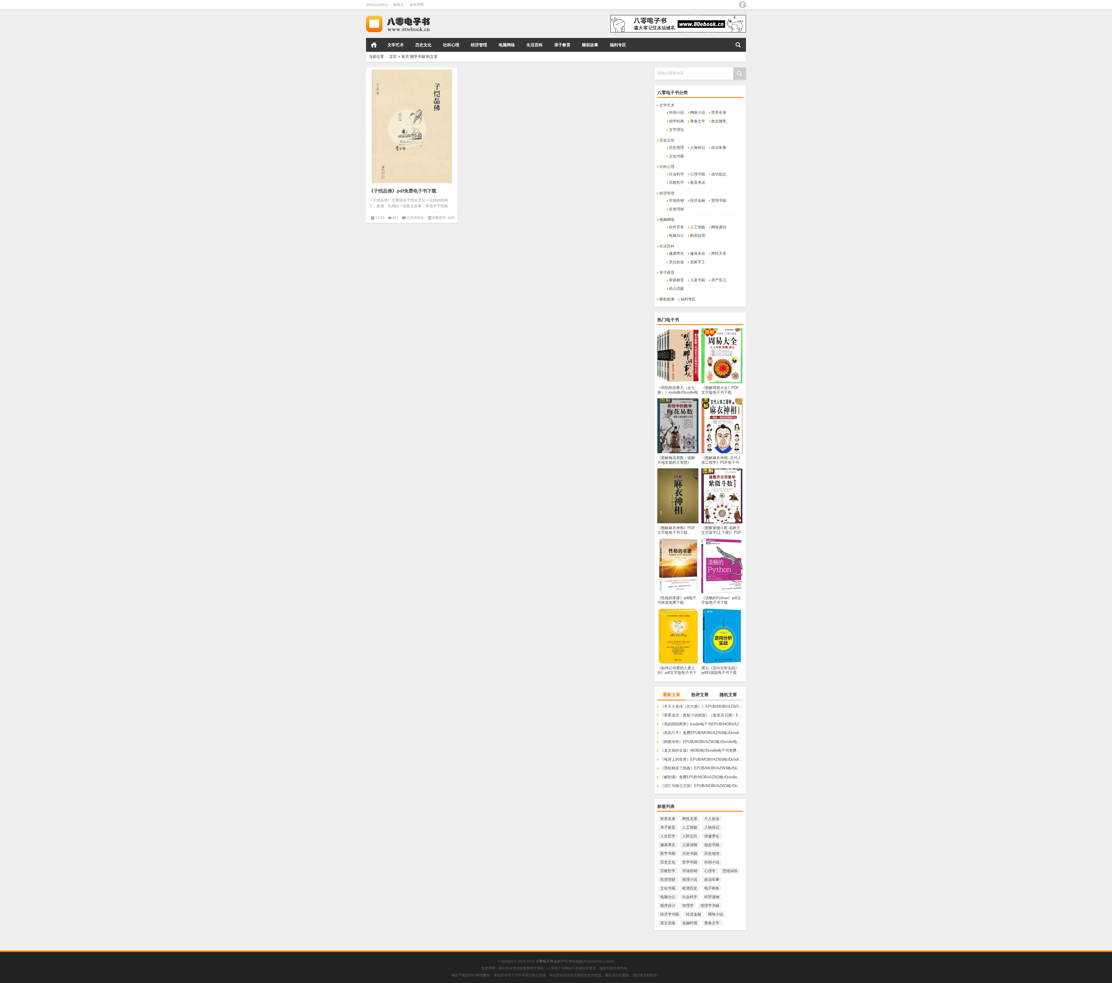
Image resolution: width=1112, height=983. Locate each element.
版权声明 (417, 5)
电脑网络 (507, 45)
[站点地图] (742, 4)
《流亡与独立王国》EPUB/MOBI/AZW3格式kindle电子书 (701, 786)
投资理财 (676, 209)
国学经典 (676, 121)
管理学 (688, 905)
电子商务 (711, 888)
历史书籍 (689, 853)
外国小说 (676, 112)
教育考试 (697, 182)
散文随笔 (718, 121)
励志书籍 (711, 845)
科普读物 (711, 897)
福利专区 (618, 45)
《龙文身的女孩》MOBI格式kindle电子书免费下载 (701, 750)
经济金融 (697, 200)
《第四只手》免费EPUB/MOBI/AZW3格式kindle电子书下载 (701, 733)
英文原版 (667, 923)
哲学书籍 (689, 862)
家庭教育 (676, 280)
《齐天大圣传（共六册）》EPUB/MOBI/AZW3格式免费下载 (701, 706)
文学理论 (676, 129)
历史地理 (676, 147)
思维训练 (730, 871)
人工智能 (697, 227)
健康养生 (676, 253)
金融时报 (689, 923)
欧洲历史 (689, 888)
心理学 (710, 871)
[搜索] (738, 45)
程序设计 (667, 905)
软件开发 (676, 227)
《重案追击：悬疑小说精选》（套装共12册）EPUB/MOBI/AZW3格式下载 (701, 715)
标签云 (399, 5)
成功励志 (718, 174)
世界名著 (718, 112)
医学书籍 (667, 853)
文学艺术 (395, 45)
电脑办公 (676, 235)
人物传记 (697, 147)
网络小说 (697, 112)
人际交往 (689, 836)
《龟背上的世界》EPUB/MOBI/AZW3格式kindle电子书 (701, 759)
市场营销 (676, 200)
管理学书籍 (710, 905)
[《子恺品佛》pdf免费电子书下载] (412, 126)
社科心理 (451, 45)
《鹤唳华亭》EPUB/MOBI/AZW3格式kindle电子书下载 (701, 742)
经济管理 (479, 45)
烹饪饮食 (676, 262)
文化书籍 (676, 156)
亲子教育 (562, 45)
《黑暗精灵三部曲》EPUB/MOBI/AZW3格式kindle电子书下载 (701, 768)
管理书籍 (718, 200)
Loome (608, 961)
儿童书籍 (697, 280)
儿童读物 (689, 845)
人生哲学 (667, 836)
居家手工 (697, 262)
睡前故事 (590, 45)
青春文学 (697, 121)
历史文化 (423, 45)
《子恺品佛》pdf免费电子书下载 (402, 190)
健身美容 (697, 253)
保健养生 (711, 836)
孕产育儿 (718, 280)
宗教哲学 (676, 182)
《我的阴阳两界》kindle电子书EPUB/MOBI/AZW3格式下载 (701, 724)
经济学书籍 (669, 914)
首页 (374, 45)
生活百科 (534, 45)
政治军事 (718, 147)
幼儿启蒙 (676, 288)
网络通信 (718, 227)
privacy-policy (377, 5)
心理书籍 (697, 174)
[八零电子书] (403, 17)
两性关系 (718, 253)
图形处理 (697, 235)
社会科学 (676, 174)
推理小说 (689, 879)
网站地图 (576, 961)
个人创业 (711, 819)
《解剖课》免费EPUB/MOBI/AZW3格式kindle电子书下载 (701, 777)
